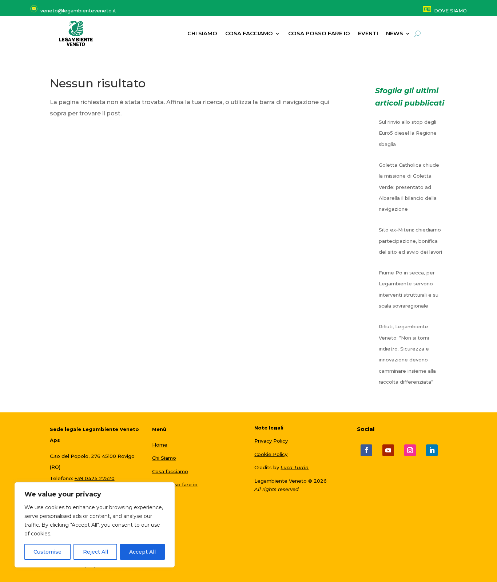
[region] (95, 524)
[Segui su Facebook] (366, 450)
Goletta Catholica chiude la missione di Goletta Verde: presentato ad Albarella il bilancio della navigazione (409, 187)
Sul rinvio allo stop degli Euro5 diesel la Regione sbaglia (408, 133)
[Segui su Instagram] (410, 450)
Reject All (95, 552)
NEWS (394, 34)
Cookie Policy (270, 454)
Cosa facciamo (249, 34)
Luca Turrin (295, 467)
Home (159, 445)
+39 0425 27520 (95, 478)
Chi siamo (202, 34)
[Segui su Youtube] (388, 450)
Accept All (142, 552)
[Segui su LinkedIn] (432, 450)
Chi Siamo (164, 458)
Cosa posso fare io (319, 34)
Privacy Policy (271, 441)
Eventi (368, 34)
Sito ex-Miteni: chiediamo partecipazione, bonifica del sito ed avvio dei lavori (410, 241)
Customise (47, 552)
